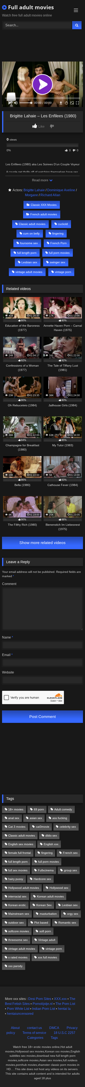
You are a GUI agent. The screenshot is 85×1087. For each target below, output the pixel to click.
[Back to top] (72, 1075)
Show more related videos (42, 543)
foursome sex (29, 243)
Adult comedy (63, 809)
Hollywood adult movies (23, 887)
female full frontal (19, 852)
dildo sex (51, 835)
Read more (40, 180)
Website (8, 672)
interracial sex (17, 896)
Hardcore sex (42, 879)
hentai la (64, 1008)
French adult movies (43, 214)
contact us (34, 1028)
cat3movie (42, 826)
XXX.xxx (60, 999)
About (15, 1028)
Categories (35, 1037)
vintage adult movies (28, 272)
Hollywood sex (59, 887)
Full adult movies (30, 7)
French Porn (58, 243)
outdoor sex (16, 922)
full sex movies (17, 870)
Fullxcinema (46, 870)
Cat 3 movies (16, 826)
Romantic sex (67, 922)
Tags (54, 1037)
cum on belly (31, 233)
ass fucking (59, 818)
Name (7, 637)
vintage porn (63, 272)
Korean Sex (44, 905)
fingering (58, 233)
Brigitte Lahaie (34, 190)
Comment (9, 584)
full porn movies (59, 252)
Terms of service (34, 1033)
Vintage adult (46, 939)
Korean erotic (17, 905)
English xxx (51, 844)
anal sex (13, 818)
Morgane (31, 195)
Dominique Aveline (61, 190)
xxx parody (15, 966)
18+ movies (15, 809)
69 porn (39, 809)
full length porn (27, 252)
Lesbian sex (29, 262)
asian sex (36, 818)
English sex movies (20, 844)
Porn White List (18, 1008)
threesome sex (18, 939)
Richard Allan (50, 195)
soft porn (45, 931)
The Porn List (65, 1003)
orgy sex (72, 913)
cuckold (63, 224)
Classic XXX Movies (44, 204)
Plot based (41, 922)
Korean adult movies (50, 896)
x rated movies (17, 957)
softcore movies (18, 931)
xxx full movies (47, 957)
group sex (70, 870)
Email (7, 655)
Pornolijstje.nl (43, 1003)
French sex (70, 852)
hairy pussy (15, 879)
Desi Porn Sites (39, 999)
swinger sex (57, 262)
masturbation (48, 913)
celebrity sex (68, 826)
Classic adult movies (32, 224)
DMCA (54, 1028)
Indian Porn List (43, 1008)
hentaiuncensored (20, 1013)
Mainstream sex (18, 913)
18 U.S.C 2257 (64, 1033)
